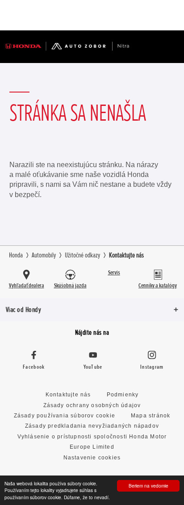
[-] (147, 15)
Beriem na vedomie (148, 485)
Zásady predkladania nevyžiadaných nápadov (92, 426)
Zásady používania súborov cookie (64, 415)
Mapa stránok (150, 415)
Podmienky (123, 394)
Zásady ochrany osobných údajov (92, 405)
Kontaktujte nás (68, 394)
